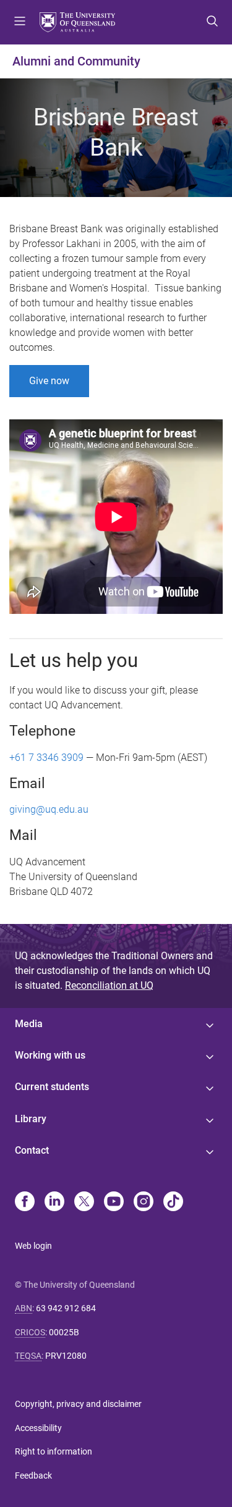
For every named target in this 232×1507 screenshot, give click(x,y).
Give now (49, 381)
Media (29, 1024)
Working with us (50, 1055)
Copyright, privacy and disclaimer (78, 1404)
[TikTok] (173, 1202)
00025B (64, 1332)
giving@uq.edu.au (48, 809)
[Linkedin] (54, 1202)
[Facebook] (25, 1202)
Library (30, 1119)
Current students (52, 1087)
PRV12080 (66, 1356)
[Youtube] (114, 1202)
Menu (20, 22)
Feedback (33, 1475)
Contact (32, 1150)
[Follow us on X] (84, 1202)
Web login (33, 1246)
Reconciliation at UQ (109, 985)
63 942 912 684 (66, 1308)
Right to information (53, 1451)
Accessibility (38, 1428)
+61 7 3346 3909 (46, 757)
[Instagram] (143, 1202)
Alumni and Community (76, 61)
